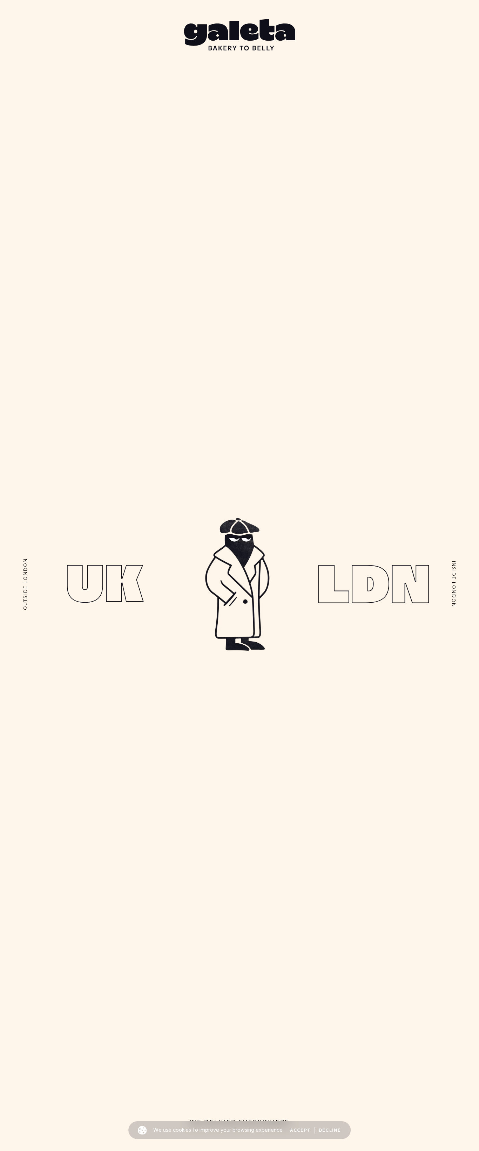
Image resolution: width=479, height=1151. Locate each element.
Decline (330, 1130)
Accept (300, 1130)
